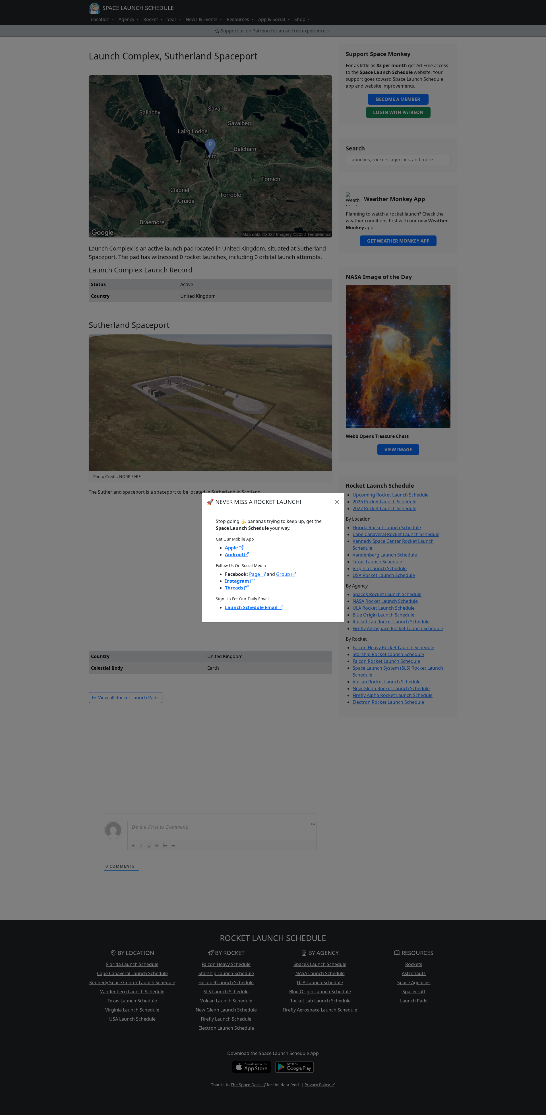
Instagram (237, 581)
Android (234, 554)
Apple (232, 548)
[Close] (337, 501)
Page (255, 574)
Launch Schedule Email (252, 607)
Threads (234, 588)
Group (283, 574)
